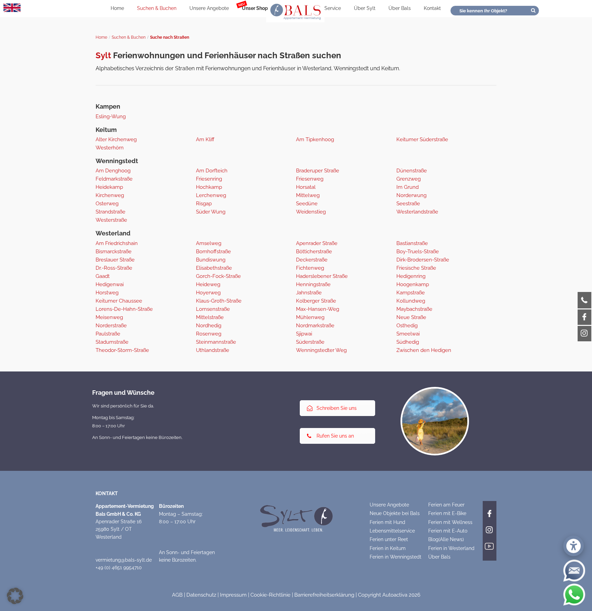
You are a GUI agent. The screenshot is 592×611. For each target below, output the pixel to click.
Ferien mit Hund (387, 522)
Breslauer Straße (115, 260)
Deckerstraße (312, 260)
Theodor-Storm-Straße (122, 350)
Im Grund (407, 187)
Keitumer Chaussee (119, 301)
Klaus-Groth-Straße (219, 301)
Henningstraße (313, 284)
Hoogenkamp (412, 284)
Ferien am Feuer (446, 505)
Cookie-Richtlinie (270, 595)
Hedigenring (411, 276)
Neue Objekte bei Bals (395, 513)
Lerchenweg (211, 195)
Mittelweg (308, 195)
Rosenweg (208, 334)
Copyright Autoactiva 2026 (389, 595)
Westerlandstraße (417, 212)
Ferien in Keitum (388, 548)
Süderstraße (310, 342)
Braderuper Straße (317, 171)
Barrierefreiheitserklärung (324, 595)
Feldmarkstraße (114, 179)
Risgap (204, 203)
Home (117, 8)
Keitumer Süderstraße (422, 139)
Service (332, 8)
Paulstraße (108, 334)
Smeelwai (408, 334)
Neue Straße (411, 317)
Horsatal (306, 187)
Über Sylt (364, 8)
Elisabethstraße (214, 268)
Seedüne (307, 203)
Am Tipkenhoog (315, 139)
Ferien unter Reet (389, 539)
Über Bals (399, 8)
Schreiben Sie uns (337, 408)
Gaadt (103, 276)
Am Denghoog (113, 171)
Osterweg (107, 203)
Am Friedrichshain (117, 243)
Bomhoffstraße (213, 251)
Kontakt (432, 8)
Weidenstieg (311, 212)
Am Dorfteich (211, 171)
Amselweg (208, 243)
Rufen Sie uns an (335, 436)
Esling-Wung (111, 116)
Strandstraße (110, 212)
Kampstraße (410, 293)
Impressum (233, 595)
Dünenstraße (411, 171)
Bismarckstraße (114, 251)
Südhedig (407, 342)
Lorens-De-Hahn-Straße (124, 309)
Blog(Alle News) (446, 539)
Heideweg (208, 284)
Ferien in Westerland (451, 548)
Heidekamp (109, 187)
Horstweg (107, 293)
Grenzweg (408, 179)
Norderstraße (111, 325)
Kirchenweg (110, 195)
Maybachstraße (414, 309)
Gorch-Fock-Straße (218, 276)
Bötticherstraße (314, 251)
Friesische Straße (416, 268)
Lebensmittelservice (392, 531)
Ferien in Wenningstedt (395, 557)
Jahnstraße (309, 293)
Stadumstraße (112, 342)
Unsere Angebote (209, 8)
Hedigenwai (110, 284)
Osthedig (407, 325)
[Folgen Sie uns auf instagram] (489, 528)
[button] (15, 596)
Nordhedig (208, 325)
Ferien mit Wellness (450, 522)
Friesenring (209, 179)
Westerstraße (111, 220)
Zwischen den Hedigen (423, 350)
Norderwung (411, 195)
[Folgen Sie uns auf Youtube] (489, 545)
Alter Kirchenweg (116, 139)
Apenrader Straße (316, 243)
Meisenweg (109, 317)
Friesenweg (309, 179)
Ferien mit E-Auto (447, 531)
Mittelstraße (210, 317)
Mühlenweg (310, 317)
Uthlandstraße (212, 350)
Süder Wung (210, 212)
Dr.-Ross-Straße (114, 268)
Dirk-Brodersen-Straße (422, 260)
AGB (177, 595)
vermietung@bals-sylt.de (124, 560)
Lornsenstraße (213, 309)
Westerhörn (110, 148)
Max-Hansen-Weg (317, 309)
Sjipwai (304, 334)
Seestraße (408, 203)
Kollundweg (410, 301)
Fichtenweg (310, 268)
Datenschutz (201, 595)
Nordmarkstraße (315, 325)
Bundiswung (210, 260)
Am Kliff (205, 139)
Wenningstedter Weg (321, 350)
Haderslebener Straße (322, 276)
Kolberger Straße (316, 301)
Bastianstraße (412, 243)
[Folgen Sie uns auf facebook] (489, 512)
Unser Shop (255, 8)
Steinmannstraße (216, 342)
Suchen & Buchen (156, 8)
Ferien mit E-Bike (447, 513)
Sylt (103, 55)
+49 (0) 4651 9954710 (119, 567)
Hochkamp (209, 187)
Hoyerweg (208, 293)
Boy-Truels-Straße (417, 251)
